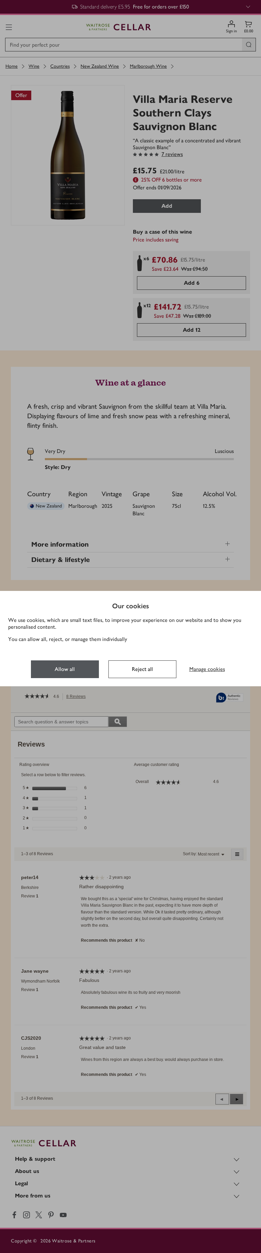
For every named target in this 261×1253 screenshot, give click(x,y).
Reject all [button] (142, 669)
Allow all (65, 669)
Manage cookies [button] (207, 669)
